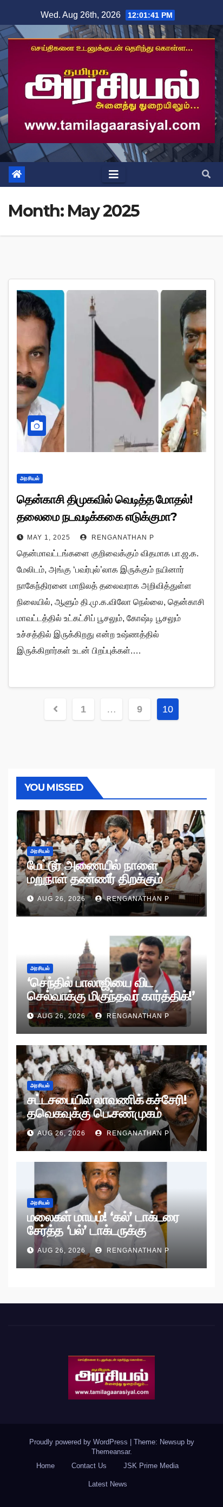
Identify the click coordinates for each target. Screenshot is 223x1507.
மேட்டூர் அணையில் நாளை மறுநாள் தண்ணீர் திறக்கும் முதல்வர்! (94, 878)
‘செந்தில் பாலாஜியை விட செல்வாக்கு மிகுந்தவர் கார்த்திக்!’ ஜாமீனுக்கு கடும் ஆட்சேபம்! (111, 995)
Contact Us (89, 1466)
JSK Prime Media (151, 1466)
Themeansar (110, 1452)
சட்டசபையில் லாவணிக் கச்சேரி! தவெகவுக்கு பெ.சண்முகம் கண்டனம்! (106, 1113)
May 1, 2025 (48, 537)
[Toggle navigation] (114, 174)
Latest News (107, 1484)
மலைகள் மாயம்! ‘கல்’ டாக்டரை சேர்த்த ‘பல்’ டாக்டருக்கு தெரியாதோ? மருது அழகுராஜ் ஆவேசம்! (103, 1237)
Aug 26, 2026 (61, 899)
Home (45, 1466)
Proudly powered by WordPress (79, 1442)
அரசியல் (30, 478)
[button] (206, 174)
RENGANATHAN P (121, 537)
